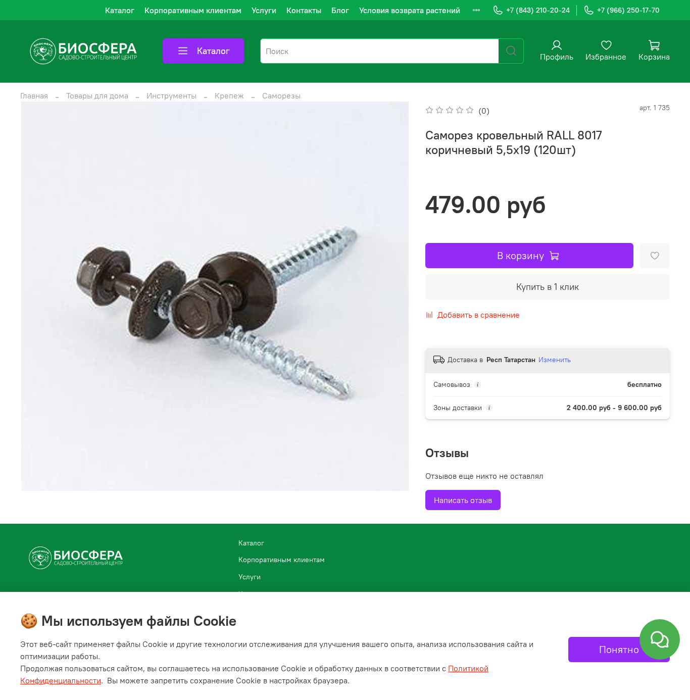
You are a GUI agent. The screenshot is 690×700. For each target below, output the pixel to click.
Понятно (619, 649)
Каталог (119, 10)
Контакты (303, 10)
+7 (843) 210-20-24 (538, 10)
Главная (34, 95)
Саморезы (281, 95)
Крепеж (229, 95)
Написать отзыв (463, 500)
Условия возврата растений (409, 10)
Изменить (554, 359)
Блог (340, 10)
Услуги (264, 10)
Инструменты (171, 95)
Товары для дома (97, 95)
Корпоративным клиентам (192, 10)
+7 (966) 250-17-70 (628, 10)
